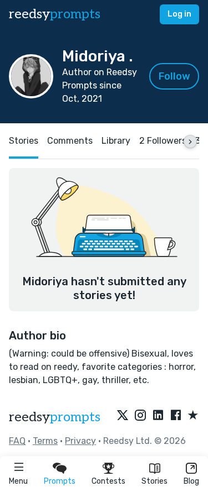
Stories (154, 481)
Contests (108, 481)
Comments (70, 140)
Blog (191, 481)
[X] (122, 415)
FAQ (17, 441)
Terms (45, 441)
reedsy (54, 14)
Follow (174, 76)
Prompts (59, 481)
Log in (179, 14)
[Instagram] (140, 415)
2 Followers (162, 140)
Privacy (80, 441)
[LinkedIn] (158, 415)
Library (116, 140)
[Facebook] (175, 415)
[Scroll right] (190, 141)
